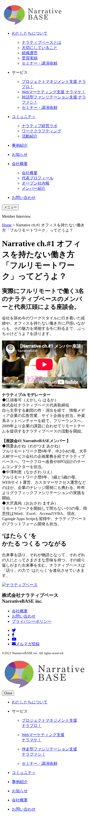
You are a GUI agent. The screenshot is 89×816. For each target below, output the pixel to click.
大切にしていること (39, 48)
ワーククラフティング (41, 131)
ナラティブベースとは (41, 42)
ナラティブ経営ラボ (39, 126)
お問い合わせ (24, 616)
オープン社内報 (35, 183)
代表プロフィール (37, 178)
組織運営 (30, 53)
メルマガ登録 (28, 644)
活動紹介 (30, 136)
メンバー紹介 (33, 188)
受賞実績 (30, 58)
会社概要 (30, 173)
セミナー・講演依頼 (39, 63)
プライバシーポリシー (31, 621)
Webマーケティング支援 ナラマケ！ (53, 92)
